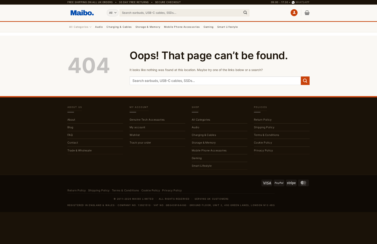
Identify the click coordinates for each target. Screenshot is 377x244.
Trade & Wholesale (79, 150)
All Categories (78, 26)
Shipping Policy (264, 127)
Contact (72, 142)
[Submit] (245, 12)
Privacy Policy (263, 150)
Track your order (140, 142)
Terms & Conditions (266, 135)
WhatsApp (303, 2)
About (71, 119)
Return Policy (263, 119)
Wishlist (135, 135)
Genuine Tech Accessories (147, 119)
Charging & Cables (119, 26)
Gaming (209, 26)
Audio (99, 26)
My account (137, 127)
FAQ (70, 135)
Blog (70, 127)
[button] (294, 12)
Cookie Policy (263, 142)
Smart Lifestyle (227, 26)
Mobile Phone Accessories (182, 26)
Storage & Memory (148, 26)
